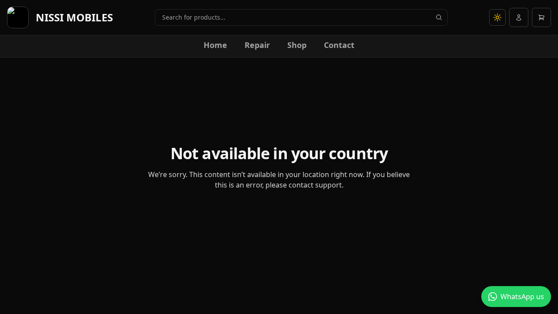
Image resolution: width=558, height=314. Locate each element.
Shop (296, 45)
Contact (339, 45)
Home (215, 45)
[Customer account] (518, 17)
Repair (257, 45)
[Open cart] (541, 17)
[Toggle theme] (497, 17)
